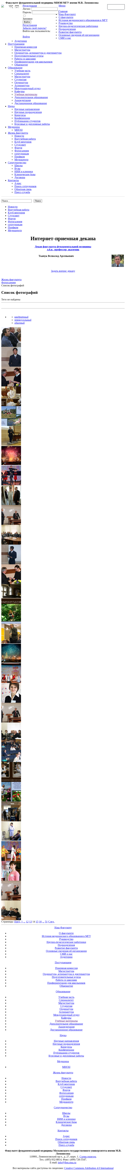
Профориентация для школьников (33, 61)
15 (37, 921)
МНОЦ (18, 130)
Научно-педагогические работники (78, 26)
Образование (15, 67)
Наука (11, 106)
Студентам (20, 79)
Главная (63, 11)
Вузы (17, 168)
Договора (19, 177)
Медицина (14, 127)
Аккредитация (22, 100)
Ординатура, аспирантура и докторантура (38, 52)
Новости (19, 135)
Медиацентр (21, 159)
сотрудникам (21, 153)
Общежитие (21, 64)
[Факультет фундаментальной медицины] (2, 6)
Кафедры (19, 91)
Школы (18, 165)
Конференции (22, 118)
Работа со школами (25, 58)
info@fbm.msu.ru (67, 1162)
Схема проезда (88, 1156)
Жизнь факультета (18, 132)
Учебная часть (22, 70)
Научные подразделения (28, 112)
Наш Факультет (67, 14)
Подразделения (67, 29)
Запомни (27, 18)
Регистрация (30, 25)
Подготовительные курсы (28, 55)
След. (51, 921)
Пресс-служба (22, 192)
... (24, 921)
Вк (11, 6)
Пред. (17, 921)
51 (46, 921)
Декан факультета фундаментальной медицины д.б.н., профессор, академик (63, 248)
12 (27, 921)
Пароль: (27, 12)
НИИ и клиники (23, 171)
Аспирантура (21, 85)
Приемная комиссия (25, 46)
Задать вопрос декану (63, 271)
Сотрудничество (17, 162)
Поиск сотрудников (25, 186)
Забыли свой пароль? (34, 28)
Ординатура (21, 82)
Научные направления (27, 109)
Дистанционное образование (30, 103)
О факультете (66, 17)
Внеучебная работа (25, 138)
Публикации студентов (27, 121)
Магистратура (22, 49)
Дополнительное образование (31, 97)
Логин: (27, 8)
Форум (18, 147)
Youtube (17, 6)
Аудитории (20, 41)
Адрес (17, 183)
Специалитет (21, 73)
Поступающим (16, 44)
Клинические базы (24, 174)
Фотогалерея (21, 150)
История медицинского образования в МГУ (83, 20)
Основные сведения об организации (79, 35)
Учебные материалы (25, 94)
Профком (19, 156)
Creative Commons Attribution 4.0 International (89, 1168)
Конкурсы (20, 115)
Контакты (13, 180)
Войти (26, 36)
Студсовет (20, 144)
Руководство (66, 23)
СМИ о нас (65, 38)
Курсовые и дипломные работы (32, 124)
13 (30, 921)
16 (40, 921)
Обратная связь (116, 6)
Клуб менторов (23, 141)
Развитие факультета (70, 32)
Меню (62, 5)
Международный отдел (27, 88)
